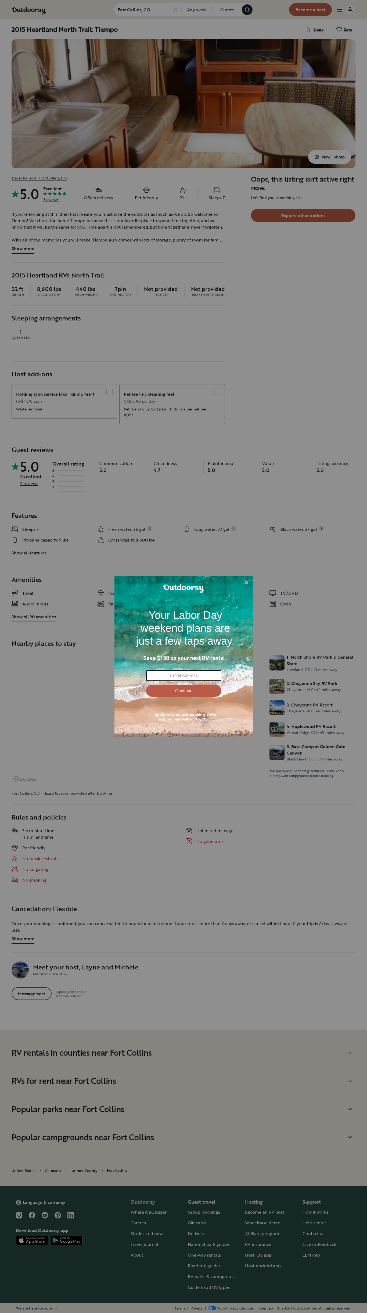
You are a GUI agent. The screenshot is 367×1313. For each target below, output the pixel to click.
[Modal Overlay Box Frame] (183, 656)
